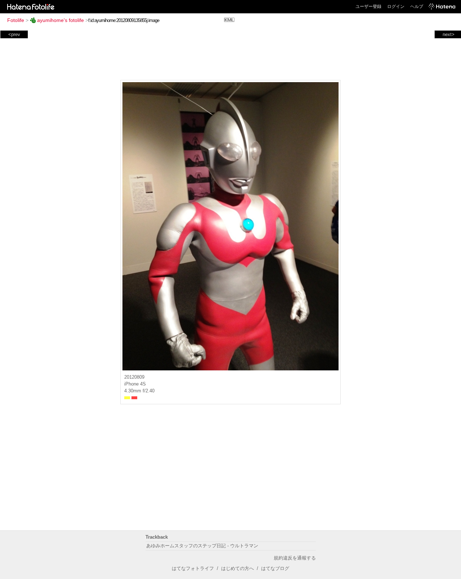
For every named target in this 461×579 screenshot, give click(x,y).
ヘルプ (416, 6)
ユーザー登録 (368, 6)
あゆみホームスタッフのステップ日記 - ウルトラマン (202, 545)
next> (449, 34)
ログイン (395, 6)
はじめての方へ (237, 568)
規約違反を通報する (295, 558)
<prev (14, 34)
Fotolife (15, 20)
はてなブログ (275, 568)
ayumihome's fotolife (60, 20)
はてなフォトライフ (193, 568)
